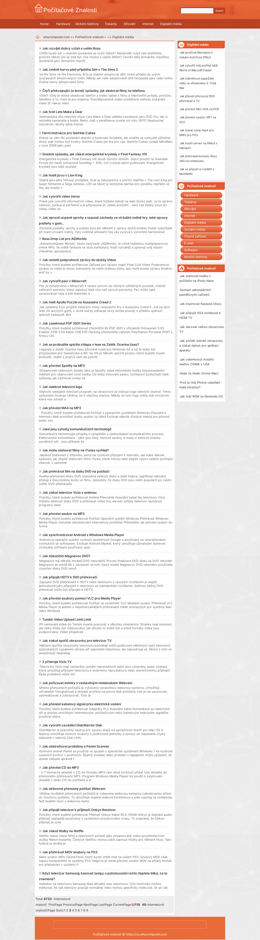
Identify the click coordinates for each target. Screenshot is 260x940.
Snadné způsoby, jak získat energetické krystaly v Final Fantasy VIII (94, 154)
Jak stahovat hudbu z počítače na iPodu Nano (196, 278)
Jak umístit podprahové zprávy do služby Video (79, 260)
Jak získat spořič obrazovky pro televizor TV (77, 641)
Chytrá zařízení (195, 236)
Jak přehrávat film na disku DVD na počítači (75, 471)
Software (190, 250)
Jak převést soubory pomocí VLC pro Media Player (81, 598)
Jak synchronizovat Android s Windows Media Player (83, 535)
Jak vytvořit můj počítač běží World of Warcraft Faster (198, 68)
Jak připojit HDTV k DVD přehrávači (69, 577)
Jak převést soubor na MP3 (63, 514)
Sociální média (194, 229)
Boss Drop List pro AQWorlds (64, 239)
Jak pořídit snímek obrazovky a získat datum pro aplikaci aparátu (201, 345)
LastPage (105, 904)
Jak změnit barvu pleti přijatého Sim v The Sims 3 (80, 69)
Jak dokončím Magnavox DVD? (66, 556)
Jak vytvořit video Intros (61, 196)
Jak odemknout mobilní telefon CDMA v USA (196, 361)
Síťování (129, 24)
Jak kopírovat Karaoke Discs (200, 304)
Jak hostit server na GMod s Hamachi (198, 145)
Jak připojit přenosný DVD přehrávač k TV (197, 98)
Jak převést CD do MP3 (60, 767)
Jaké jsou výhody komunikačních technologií (76, 429)
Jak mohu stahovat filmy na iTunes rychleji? (75, 450)
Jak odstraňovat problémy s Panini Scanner (75, 746)
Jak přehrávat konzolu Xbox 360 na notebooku (198, 158)
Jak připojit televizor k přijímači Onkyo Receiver (79, 810)
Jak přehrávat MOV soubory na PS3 (69, 852)
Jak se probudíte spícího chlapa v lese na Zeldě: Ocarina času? (90, 344)
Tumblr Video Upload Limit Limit (66, 619)
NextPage (91, 904)
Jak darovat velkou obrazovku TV (201, 329)
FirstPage (55, 904)
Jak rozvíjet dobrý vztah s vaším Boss (71, 48)
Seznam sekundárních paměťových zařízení (195, 292)
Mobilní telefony (87, 24)
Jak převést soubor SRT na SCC (197, 119)
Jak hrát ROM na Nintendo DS (201, 396)
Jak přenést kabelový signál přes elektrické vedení (81, 704)
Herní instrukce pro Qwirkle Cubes (68, 133)
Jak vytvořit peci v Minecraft (64, 281)
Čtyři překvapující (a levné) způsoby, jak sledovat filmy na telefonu (93, 91)
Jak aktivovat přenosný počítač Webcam (73, 789)
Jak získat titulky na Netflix (63, 831)
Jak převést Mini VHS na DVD (199, 109)
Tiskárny (111, 24)
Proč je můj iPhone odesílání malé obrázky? (199, 385)
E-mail (188, 243)
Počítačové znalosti (89, 37)
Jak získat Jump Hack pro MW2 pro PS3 (196, 132)
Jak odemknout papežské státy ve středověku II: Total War (197, 83)
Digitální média (171, 24)
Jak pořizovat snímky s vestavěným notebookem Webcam (87, 683)
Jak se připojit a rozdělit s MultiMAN (196, 171)
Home (44, 24)
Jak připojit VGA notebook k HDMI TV (200, 315)
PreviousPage (73, 904)
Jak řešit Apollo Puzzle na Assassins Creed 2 (76, 302)
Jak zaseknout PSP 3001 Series (66, 323)
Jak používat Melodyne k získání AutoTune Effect (196, 55)
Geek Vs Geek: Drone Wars (199, 373)
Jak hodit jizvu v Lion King (62, 175)
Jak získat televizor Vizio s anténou (69, 492)
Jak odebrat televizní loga (62, 387)
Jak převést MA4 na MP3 (61, 408)
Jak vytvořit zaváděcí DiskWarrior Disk (72, 725)
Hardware (63, 24)
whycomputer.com (56, 37)
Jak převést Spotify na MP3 (63, 366)
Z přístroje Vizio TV (57, 662)
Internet (148, 24)
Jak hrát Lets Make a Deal (62, 112)
